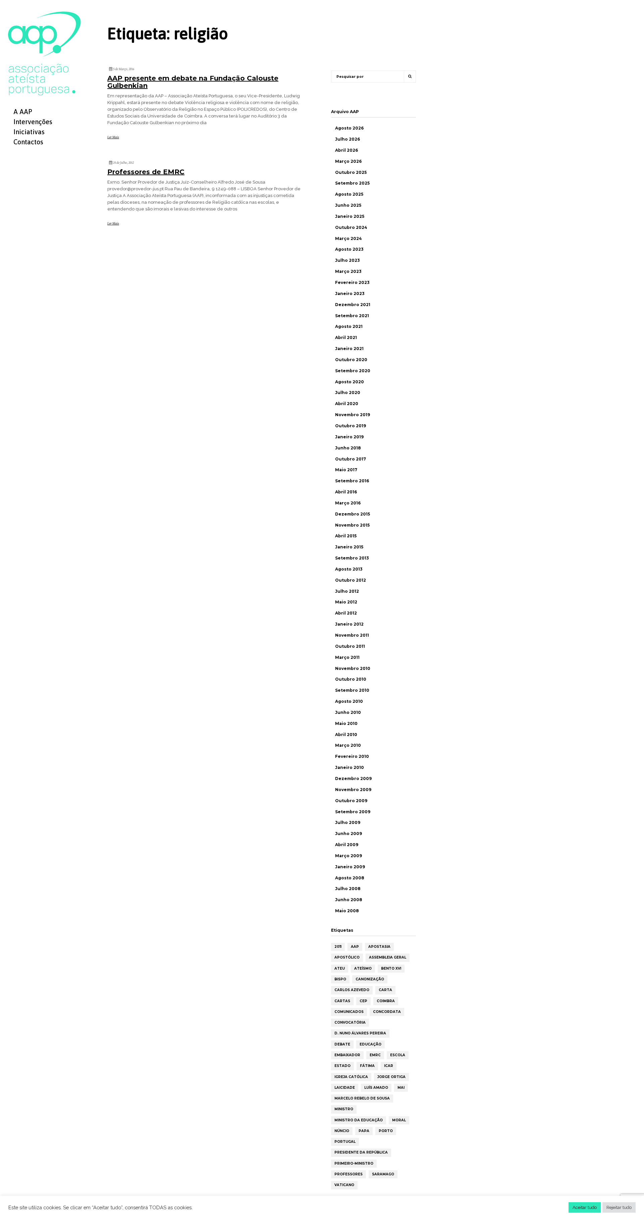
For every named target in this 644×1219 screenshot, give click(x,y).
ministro (343, 1109)
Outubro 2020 (351, 359)
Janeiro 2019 (349, 436)
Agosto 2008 (349, 877)
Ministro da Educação (358, 1120)
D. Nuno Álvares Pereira (360, 1033)
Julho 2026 (347, 139)
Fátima (367, 1066)
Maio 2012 (346, 601)
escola (397, 1055)
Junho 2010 (348, 712)
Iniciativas (29, 132)
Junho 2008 (348, 899)
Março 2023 (348, 271)
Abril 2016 (346, 491)
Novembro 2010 (352, 668)
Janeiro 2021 (349, 348)
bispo (340, 979)
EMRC (375, 1055)
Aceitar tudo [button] (585, 1207)
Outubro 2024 (351, 227)
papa (364, 1131)
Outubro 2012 (350, 580)
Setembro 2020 (352, 370)
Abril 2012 (346, 613)
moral (399, 1120)
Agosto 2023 (349, 249)
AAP (355, 946)
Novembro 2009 (353, 789)
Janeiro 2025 (349, 216)
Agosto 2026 (349, 128)
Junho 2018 (348, 447)
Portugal (345, 1141)
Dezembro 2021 (352, 304)
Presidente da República (361, 1152)
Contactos (28, 142)
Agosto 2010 (349, 701)
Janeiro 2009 (350, 866)
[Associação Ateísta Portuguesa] (44, 53)
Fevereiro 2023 (352, 282)
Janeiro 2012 (349, 624)
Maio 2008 (347, 910)
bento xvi (391, 968)
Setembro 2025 (352, 183)
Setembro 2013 (352, 557)
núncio (341, 1131)
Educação (370, 1044)
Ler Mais (113, 137)
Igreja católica (351, 1077)
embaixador (347, 1055)
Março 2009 (348, 855)
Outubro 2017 (350, 458)
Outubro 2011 (350, 646)
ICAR (388, 1066)
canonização (370, 979)
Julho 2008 (348, 888)
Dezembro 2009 (353, 778)
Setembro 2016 (352, 480)
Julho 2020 (347, 392)
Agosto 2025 (349, 194)
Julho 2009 (347, 822)
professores (348, 1174)
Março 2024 (348, 238)
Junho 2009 (348, 833)
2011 (337, 946)
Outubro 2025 (351, 172)
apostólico (347, 957)
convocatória (350, 1022)
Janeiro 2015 (349, 546)
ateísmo (363, 968)
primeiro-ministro (353, 1163)
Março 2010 (348, 745)
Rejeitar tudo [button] (619, 1207)
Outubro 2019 (350, 425)
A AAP (22, 111)
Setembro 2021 (352, 315)
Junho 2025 (348, 205)
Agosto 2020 (349, 381)
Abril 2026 (346, 150)
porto (386, 1131)
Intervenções (32, 122)
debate (342, 1044)
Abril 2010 (346, 734)
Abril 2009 (346, 844)
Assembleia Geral (387, 957)
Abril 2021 (346, 337)
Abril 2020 (346, 403)
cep (363, 1001)
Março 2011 (347, 657)
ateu (339, 968)
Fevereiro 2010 (352, 756)
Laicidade (344, 1087)
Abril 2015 (346, 535)
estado (342, 1066)
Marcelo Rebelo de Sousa (362, 1098)
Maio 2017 (346, 469)
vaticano (344, 1185)
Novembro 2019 (352, 414)
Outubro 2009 (351, 800)
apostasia (379, 946)
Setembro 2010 (352, 690)
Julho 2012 (347, 591)
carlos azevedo (351, 990)
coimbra (386, 1001)
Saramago (383, 1174)
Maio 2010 (346, 723)
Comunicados (349, 1012)
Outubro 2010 (350, 679)
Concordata (387, 1012)
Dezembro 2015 (352, 514)
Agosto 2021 (349, 326)
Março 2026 (348, 161)
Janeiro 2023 (350, 293)
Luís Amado (376, 1087)
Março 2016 (348, 502)
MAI (401, 1087)
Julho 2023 (347, 260)
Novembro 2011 (352, 635)
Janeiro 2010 (349, 767)
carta (385, 990)
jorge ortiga (391, 1077)
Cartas (342, 1001)
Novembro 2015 (352, 525)
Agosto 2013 (349, 569)
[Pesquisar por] (410, 76)
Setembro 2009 (352, 811)
